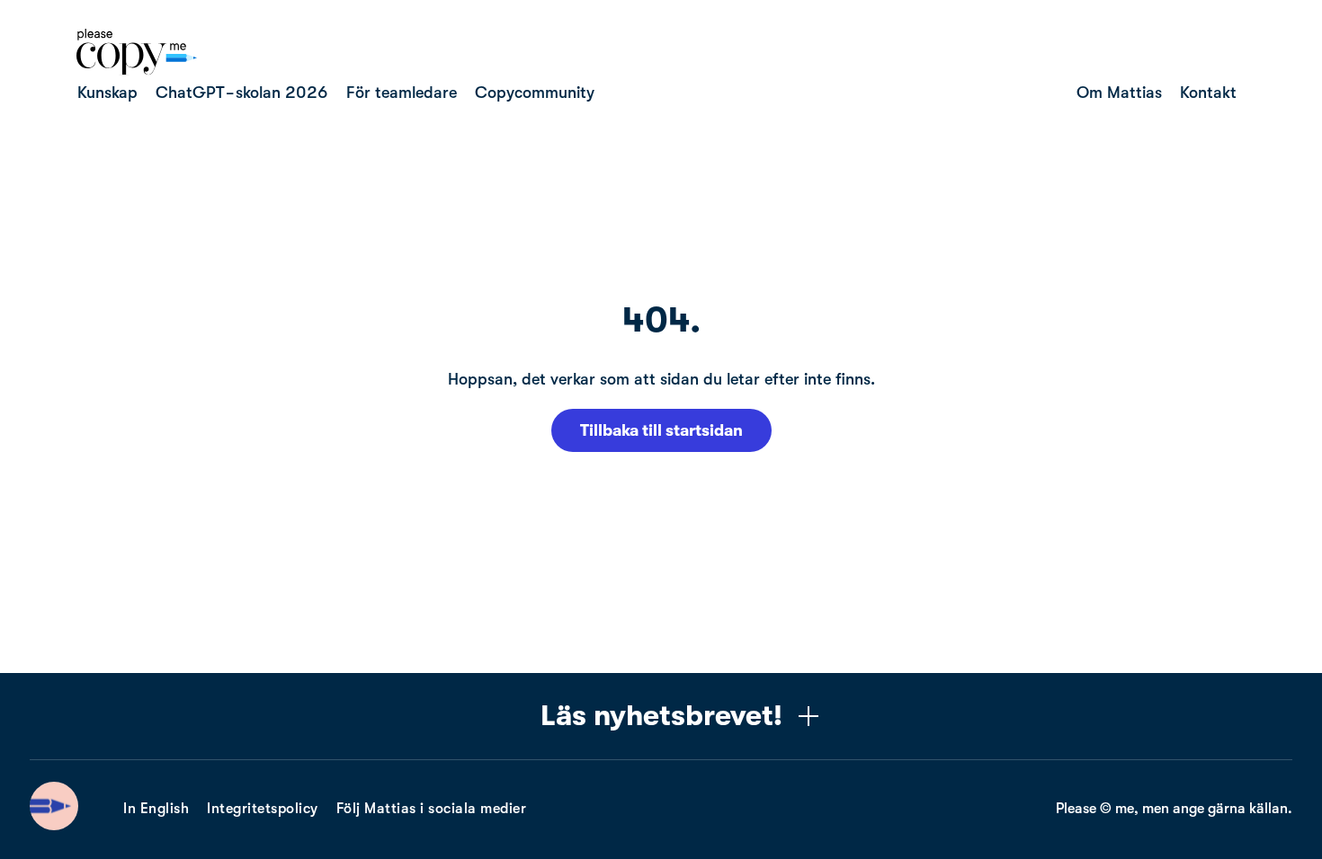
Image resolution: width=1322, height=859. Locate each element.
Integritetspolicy (262, 809)
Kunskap (107, 93)
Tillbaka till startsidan (661, 430)
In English (156, 809)
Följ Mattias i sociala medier (431, 809)
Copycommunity (534, 93)
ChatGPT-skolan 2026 (242, 93)
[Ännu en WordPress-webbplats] (136, 70)
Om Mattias (1119, 93)
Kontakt (1208, 93)
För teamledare (401, 93)
